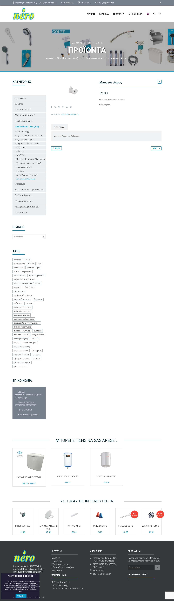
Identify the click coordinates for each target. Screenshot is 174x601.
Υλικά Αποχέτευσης (24, 201)
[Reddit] (71, 107)
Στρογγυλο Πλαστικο (106, 476)
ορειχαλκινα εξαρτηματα (24, 319)
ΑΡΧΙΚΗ (91, 14)
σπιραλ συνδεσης (21, 351)
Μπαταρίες (20, 184)
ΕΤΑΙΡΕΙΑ (104, 14)
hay (39, 264)
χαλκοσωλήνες (20, 366)
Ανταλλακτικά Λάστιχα (26, 175)
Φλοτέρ (20, 151)
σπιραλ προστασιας (22, 347)
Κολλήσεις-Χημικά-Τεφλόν (27, 207)
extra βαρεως (19, 264)
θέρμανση (38, 299)
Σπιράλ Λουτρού (23, 167)
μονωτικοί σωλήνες (22, 311)
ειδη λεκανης (19, 291)
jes (38, 268)
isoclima (30, 268)
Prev (57, 148)
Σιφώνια (20, 171)
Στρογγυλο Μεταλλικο (67, 476)
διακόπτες (29, 287)
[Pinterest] (59, 107)
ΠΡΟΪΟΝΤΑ (118, 14)
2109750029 (69, 3)
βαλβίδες (18, 287)
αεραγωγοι (26, 272)
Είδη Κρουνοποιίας (23, 121)
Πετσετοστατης (125, 526)
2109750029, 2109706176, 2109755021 (25, 403)
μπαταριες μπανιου (21, 315)
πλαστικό (37, 331)
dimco (27, 260)
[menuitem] (148, 14)
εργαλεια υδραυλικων (23, 295)
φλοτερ (36, 358)
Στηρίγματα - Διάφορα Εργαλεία (29, 189)
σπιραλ (16, 343)
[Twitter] (55, 107)
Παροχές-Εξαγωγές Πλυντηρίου (30, 159)
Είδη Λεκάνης (22, 131)
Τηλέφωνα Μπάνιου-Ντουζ (28, 163)
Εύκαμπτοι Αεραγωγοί (25, 115)
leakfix (16, 272)
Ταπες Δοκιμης (100, 526)
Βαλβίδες (20, 155)
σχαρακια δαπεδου (21, 355)
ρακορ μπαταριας (21, 339)
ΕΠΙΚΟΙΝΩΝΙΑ (135, 14)
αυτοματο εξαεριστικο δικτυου (27, 283)
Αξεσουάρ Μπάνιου (25, 139)
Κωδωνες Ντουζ (22, 526)
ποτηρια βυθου (38, 335)
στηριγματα (36, 351)
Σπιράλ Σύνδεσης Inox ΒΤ (28, 143)
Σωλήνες (19, 104)
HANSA (31, 264)
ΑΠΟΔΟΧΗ (21, 596)
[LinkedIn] (67, 107)
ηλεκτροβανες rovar (22, 299)
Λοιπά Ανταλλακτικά (69, 114)
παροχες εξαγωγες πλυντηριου (26, 323)
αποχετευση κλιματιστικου (25, 279)
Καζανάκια (21, 147)
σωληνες (37, 355)
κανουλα (29, 303)
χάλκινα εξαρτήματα (22, 362)
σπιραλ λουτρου (29, 343)
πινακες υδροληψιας (22, 327)
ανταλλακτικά (19, 276)
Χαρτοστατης (74, 526)
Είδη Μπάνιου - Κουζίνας (27, 127)
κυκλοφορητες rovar (22, 307)
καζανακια (18, 303)
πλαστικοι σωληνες (22, 331)
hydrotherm (18, 268)
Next (155, 148)
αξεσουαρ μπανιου (36, 276)
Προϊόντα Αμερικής (23, 195)
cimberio (17, 260)
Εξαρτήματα (20, 98)
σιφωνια (34, 339)
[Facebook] (160, 3)
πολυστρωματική (21, 335)
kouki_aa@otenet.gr (106, 3)
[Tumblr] (63, 107)
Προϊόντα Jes (21, 212)
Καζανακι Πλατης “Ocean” (29, 477)
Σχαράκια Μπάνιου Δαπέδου (29, 135)
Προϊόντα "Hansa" (23, 109)
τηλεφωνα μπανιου (22, 358)
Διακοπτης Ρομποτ (151, 526)
